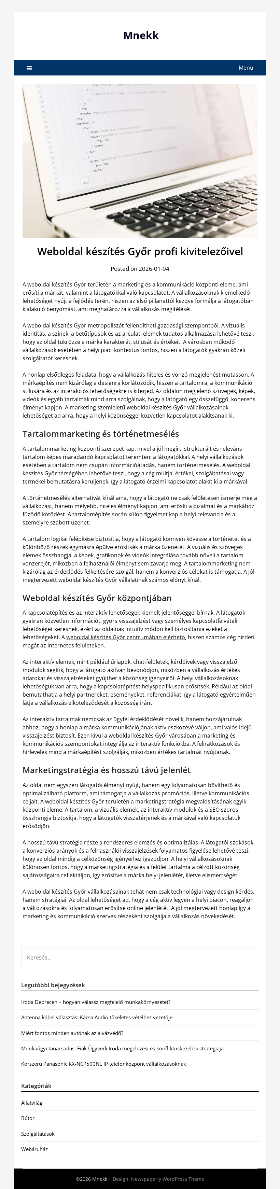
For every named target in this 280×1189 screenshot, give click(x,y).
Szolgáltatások (38, 1133)
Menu (246, 67)
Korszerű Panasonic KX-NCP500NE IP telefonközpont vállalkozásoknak (103, 1063)
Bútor (27, 1118)
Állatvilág (31, 1102)
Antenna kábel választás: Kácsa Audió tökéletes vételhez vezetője (96, 1017)
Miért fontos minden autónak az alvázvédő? (72, 1033)
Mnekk (141, 35)
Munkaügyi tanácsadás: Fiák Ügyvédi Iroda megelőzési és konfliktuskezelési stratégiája (122, 1048)
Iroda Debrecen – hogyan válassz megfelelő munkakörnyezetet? (95, 1001)
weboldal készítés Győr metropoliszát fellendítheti (91, 325)
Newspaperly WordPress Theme (167, 1179)
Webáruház (34, 1149)
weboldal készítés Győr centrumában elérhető (125, 637)
